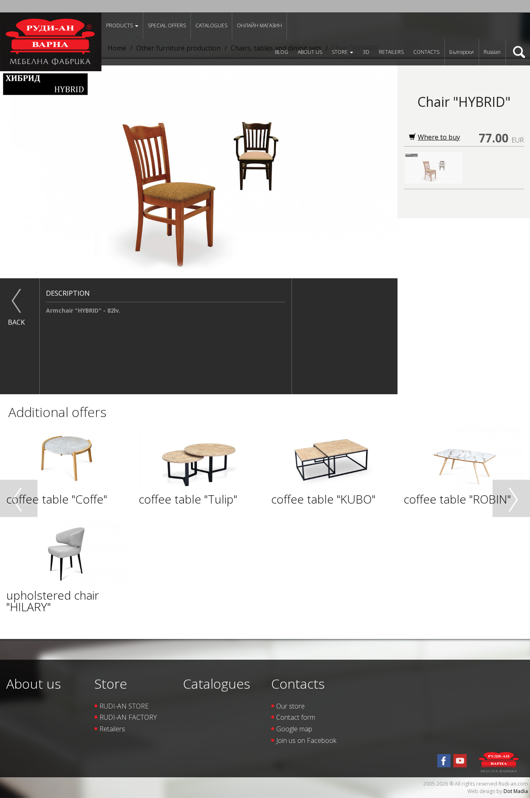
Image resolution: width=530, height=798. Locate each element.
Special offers (167, 25)
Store (340, 51)
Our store (290, 706)
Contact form (295, 717)
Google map (294, 728)
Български (461, 51)
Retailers (391, 51)
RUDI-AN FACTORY (128, 717)
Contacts (426, 51)
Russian (492, 51)
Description (68, 293)
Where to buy (439, 137)
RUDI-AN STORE (124, 706)
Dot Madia (516, 791)
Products (120, 25)
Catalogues (211, 25)
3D (366, 51)
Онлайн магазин (259, 25)
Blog (281, 51)
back (16, 322)
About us (310, 51)
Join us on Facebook (306, 740)
